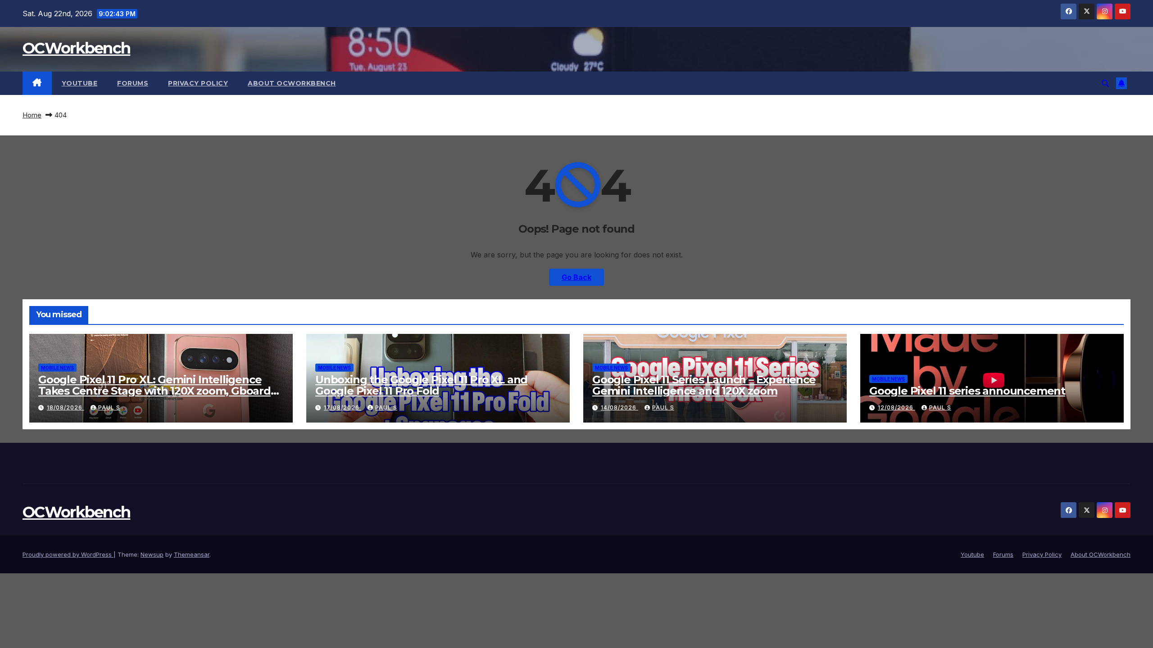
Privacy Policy (198, 83)
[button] (1105, 83)
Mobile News (57, 367)
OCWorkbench (76, 48)
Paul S (109, 407)
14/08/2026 (619, 407)
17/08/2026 (342, 407)
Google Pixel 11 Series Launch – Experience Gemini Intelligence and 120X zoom (704, 385)
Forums (132, 83)
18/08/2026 (65, 407)
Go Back (576, 277)
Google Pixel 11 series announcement (967, 390)
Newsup (152, 554)
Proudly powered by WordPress (68, 554)
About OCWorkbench (292, 83)
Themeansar (191, 554)
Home (32, 115)
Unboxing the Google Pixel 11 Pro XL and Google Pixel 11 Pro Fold (421, 385)
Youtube (80, 83)
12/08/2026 (896, 407)
